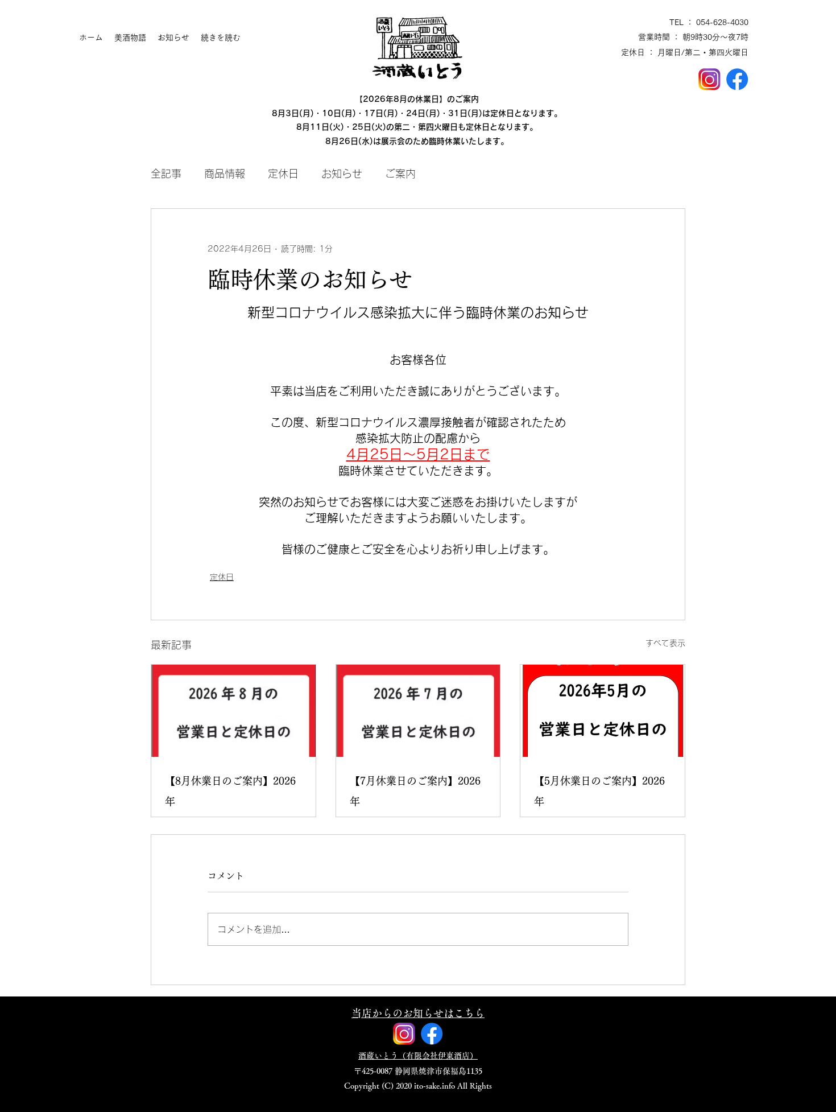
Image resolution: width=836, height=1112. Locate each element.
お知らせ (341, 173)
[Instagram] (709, 79)
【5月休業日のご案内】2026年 (599, 791)
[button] (418, 1013)
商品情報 (224, 173)
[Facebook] (737, 79)
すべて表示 (665, 643)
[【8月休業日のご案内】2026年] (233, 711)
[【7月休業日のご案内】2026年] (418, 711)
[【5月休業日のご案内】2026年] (602, 711)
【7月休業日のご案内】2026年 (415, 791)
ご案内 (400, 173)
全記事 (166, 173)
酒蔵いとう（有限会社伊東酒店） (418, 1056)
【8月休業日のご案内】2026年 (230, 791)
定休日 (283, 173)
